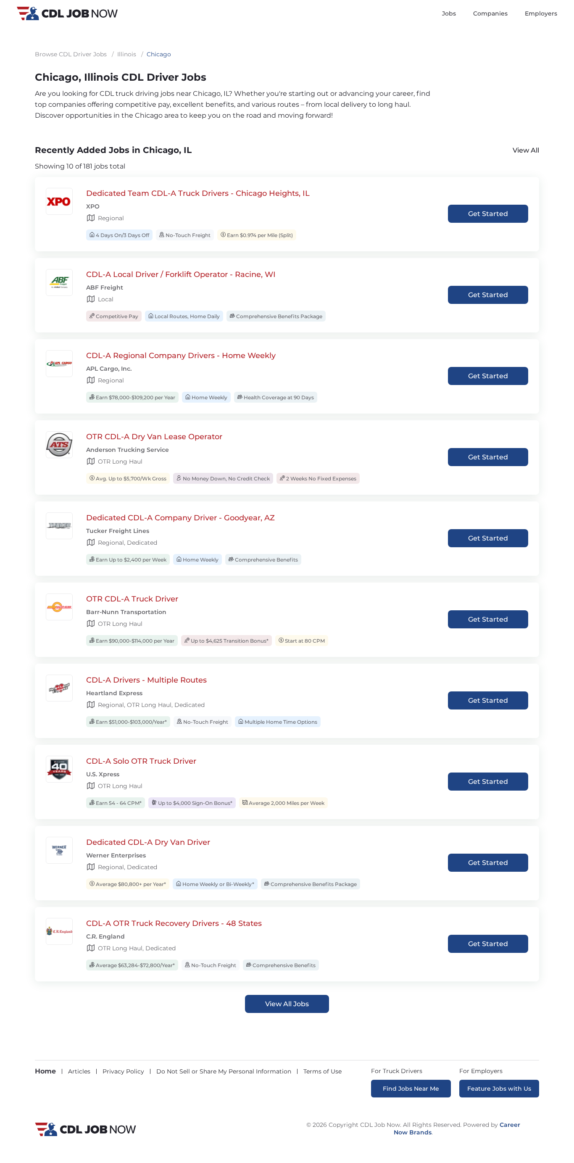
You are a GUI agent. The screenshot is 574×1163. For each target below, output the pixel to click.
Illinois (126, 54)
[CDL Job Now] (85, 1134)
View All (526, 150)
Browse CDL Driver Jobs (71, 54)
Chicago (159, 54)
